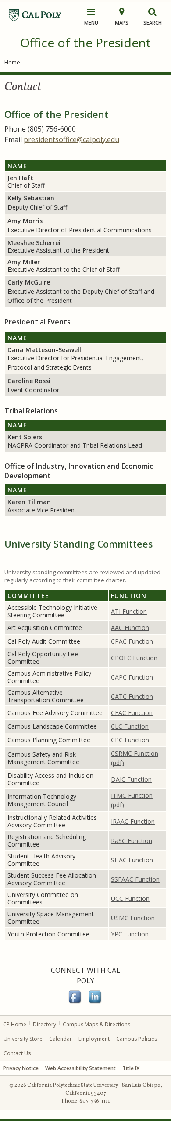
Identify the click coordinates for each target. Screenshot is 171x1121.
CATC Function (132, 696)
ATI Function (129, 611)
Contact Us (17, 1053)
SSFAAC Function (135, 879)
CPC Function (130, 740)
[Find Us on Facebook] (75, 1002)
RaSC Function (131, 840)
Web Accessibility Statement (80, 1068)
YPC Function (130, 934)
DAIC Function (131, 779)
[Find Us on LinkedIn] (96, 1002)
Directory (44, 1024)
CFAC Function (132, 712)
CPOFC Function (134, 658)
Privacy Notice (21, 1068)
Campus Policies (136, 1039)
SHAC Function (132, 860)
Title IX (130, 1068)
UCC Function (130, 898)
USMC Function (133, 918)
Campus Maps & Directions (96, 1024)
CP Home (14, 1024)
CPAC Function (132, 641)
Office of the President (85, 42)
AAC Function (130, 627)
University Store (23, 1039)
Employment (94, 1039)
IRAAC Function (133, 821)
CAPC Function (132, 677)
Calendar (60, 1039)
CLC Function (130, 726)
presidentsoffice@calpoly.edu (71, 139)
